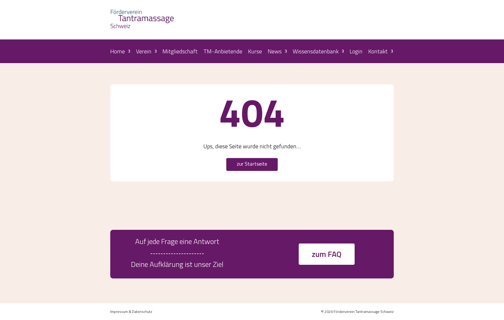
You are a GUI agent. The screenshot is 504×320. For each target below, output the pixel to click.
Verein (143, 52)
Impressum (119, 311)
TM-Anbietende (222, 52)
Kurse (255, 52)
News (275, 52)
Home (117, 52)
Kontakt (378, 52)
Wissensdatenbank (316, 52)
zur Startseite (252, 164)
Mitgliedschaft (180, 52)
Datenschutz (142, 311)
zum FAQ (327, 254)
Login (356, 52)
